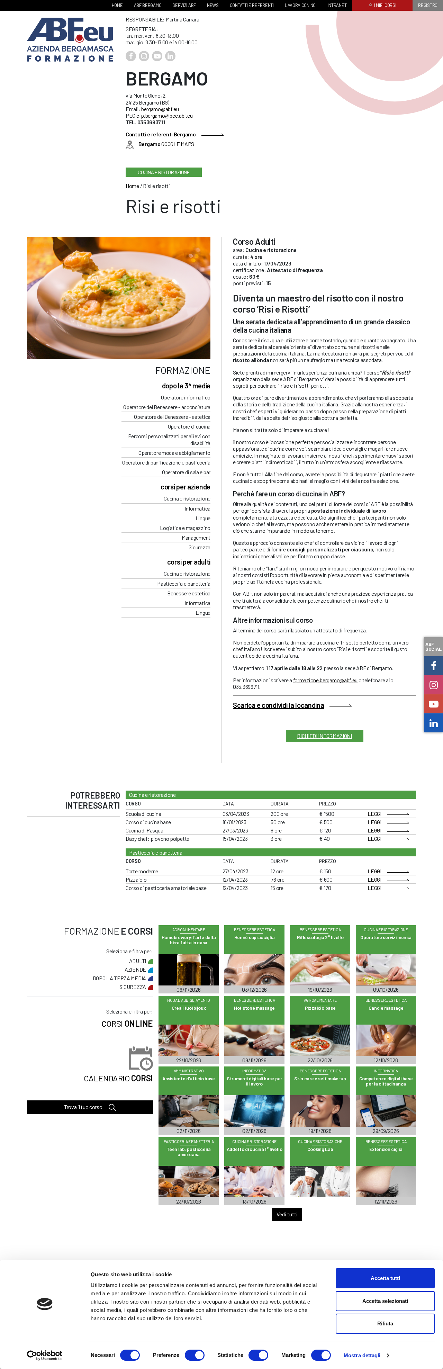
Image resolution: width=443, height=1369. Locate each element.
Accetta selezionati (385, 1301)
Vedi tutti (287, 1214)
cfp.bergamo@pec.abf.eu (164, 115)
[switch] (195, 1355)
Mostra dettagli (362, 1355)
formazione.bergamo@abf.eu (325, 680)
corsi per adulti (188, 562)
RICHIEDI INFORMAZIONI (324, 735)
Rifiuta (385, 1323)
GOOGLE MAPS (166, 144)
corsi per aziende (185, 487)
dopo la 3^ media (186, 385)
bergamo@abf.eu (160, 109)
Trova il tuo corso (83, 1107)
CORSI (118, 1078)
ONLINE (127, 1023)
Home (132, 185)
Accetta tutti (385, 1278)
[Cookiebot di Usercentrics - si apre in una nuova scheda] (45, 1355)
